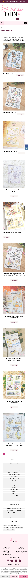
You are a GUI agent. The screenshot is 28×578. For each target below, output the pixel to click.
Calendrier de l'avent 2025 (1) (14, 472)
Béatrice (4, 529)
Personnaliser (5, 576)
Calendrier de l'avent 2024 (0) (14, 500)
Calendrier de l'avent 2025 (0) (14, 470)
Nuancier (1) (14, 468)
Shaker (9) (14, 480)
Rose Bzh (5, 525)
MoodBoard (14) (14, 491)
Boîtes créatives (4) (14, 463)
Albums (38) (14, 487)
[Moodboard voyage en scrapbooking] (14, 385)
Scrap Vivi (9, 529)
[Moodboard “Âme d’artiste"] (14, 216)
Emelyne (15, 525)
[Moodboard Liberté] (14, 96)
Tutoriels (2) (14, 498)
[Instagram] (26, 148)
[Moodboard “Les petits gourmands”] (14, 173)
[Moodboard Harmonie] (14, 135)
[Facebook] (26, 145)
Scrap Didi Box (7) (14, 465)
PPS (19, 525)
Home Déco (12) (14, 493)
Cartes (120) (14, 485)
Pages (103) (14, 483)
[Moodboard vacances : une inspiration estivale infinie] (14, 427)
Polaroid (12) (14, 476)
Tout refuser (14, 576)
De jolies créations (19, 527)
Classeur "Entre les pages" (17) (14, 474)
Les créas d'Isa (6, 527)
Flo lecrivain (12, 527)
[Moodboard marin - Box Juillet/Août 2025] (14, 342)
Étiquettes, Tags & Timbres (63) (14, 489)
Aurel (13, 529)
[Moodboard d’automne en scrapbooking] (14, 299)
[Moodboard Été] (14, 57)
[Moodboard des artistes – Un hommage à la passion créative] (14, 257)
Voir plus (20, 75)
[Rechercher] (17, 19)
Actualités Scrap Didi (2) (14, 478)
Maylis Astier (10, 525)
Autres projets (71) (14, 495)
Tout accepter (23, 576)
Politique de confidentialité (14, 573)
